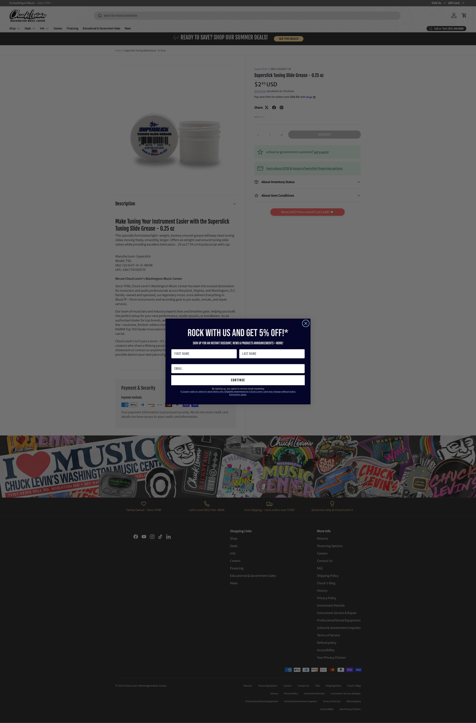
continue (238, 380)
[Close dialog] (306, 323)
